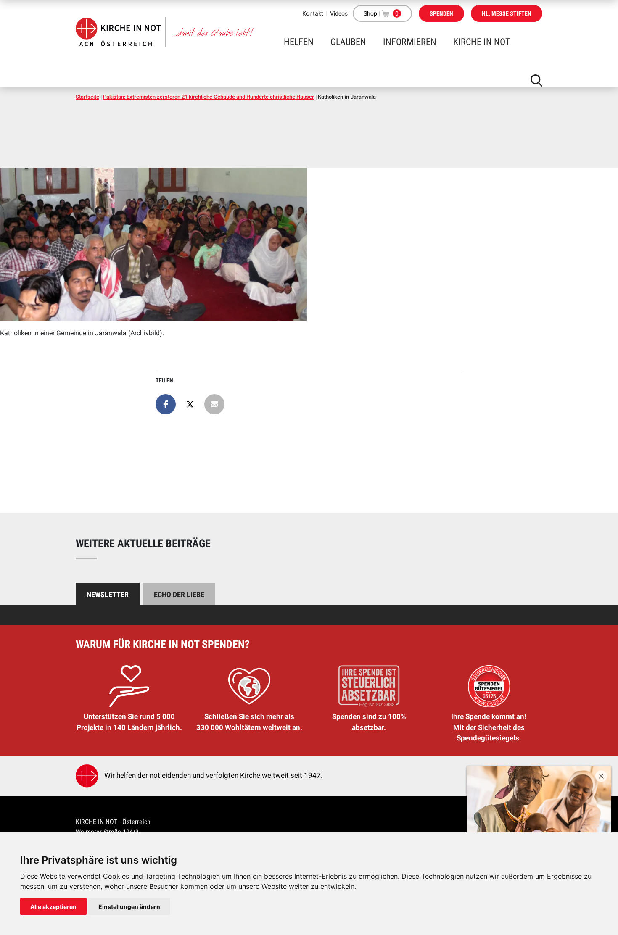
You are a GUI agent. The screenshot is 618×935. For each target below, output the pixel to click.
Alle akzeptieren (53, 906)
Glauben (348, 42)
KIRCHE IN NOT (481, 42)
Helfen (299, 42)
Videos (339, 13)
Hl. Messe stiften (506, 13)
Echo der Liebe (179, 594)
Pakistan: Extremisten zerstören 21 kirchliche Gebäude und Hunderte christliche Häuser (208, 97)
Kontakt (312, 13)
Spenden (441, 13)
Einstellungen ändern (129, 906)
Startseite (87, 97)
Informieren (409, 42)
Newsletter (108, 594)
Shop (370, 13)
